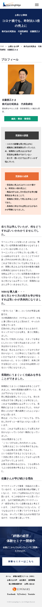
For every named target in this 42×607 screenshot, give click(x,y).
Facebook (11, 594)
